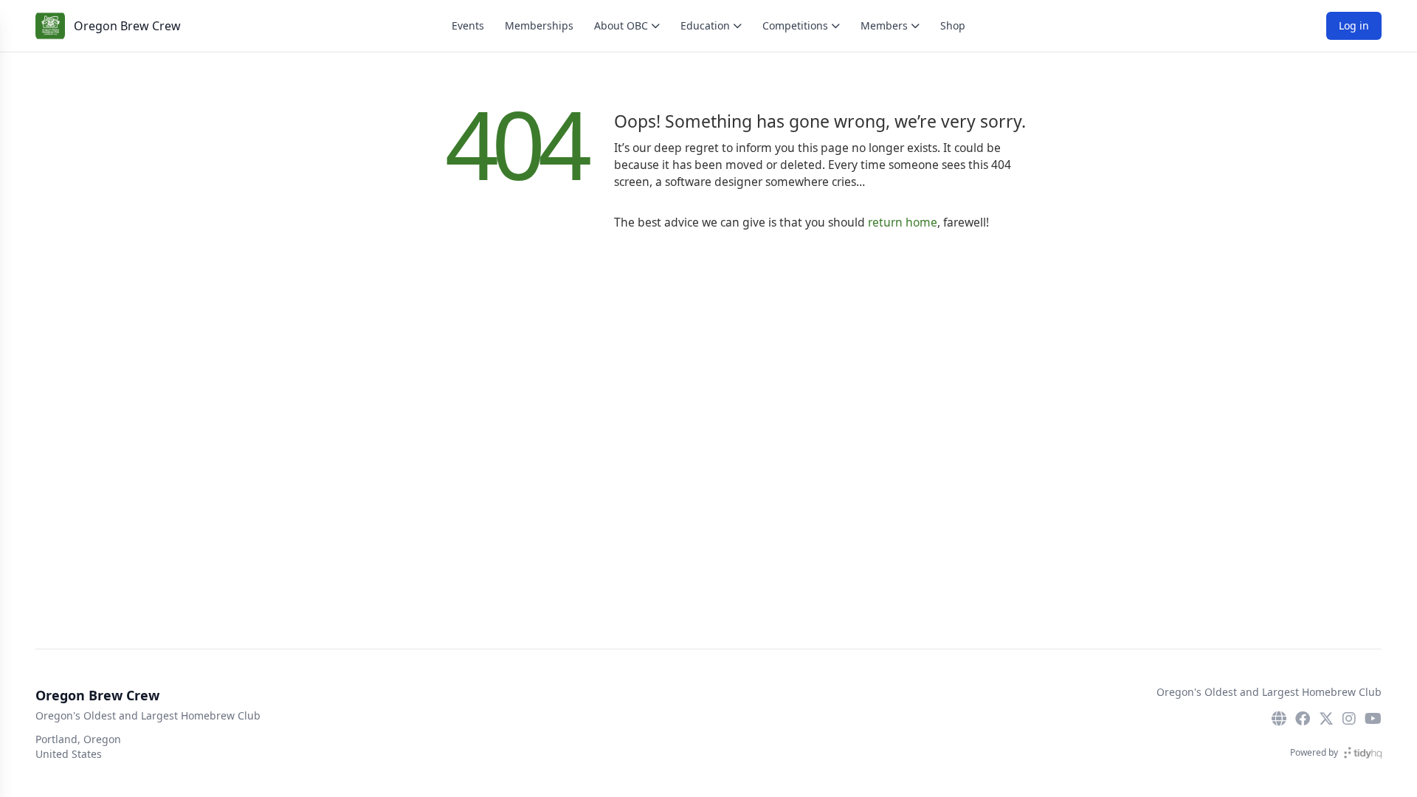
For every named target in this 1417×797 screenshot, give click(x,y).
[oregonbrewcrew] (1302, 718)
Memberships (539, 25)
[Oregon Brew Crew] (50, 26)
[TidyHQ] (1363, 753)
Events (468, 25)
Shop (952, 25)
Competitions (795, 25)
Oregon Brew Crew (127, 25)
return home (902, 222)
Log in (1354, 25)
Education (705, 25)
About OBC (621, 25)
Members (884, 25)
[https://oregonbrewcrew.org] (1279, 718)
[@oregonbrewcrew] (1326, 718)
